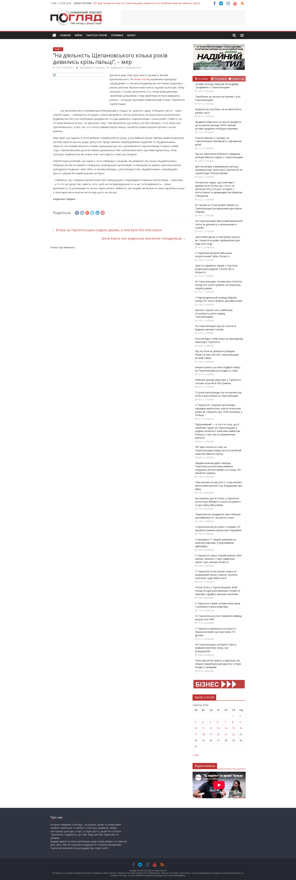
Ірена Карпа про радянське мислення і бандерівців (144, 238)
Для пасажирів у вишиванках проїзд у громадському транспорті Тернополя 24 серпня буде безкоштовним (218, 170)
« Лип (196, 755)
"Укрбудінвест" (86, 67)
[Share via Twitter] (92, 212)
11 (203, 728)
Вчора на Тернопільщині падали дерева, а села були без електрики (106, 230)
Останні (203, 78)
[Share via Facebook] (77, 212)
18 (203, 734)
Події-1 (58, 49)
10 (195, 728)
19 (210, 734)
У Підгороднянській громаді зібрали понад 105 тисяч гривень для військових (218, 299)
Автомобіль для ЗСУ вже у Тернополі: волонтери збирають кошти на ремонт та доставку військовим (218, 502)
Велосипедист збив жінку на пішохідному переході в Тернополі (219, 340)
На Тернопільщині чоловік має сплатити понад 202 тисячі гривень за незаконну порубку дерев (218, 285)
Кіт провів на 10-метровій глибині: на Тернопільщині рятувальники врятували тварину (218, 208)
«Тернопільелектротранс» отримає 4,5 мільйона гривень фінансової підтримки (218, 528)
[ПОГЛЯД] (54, 35)
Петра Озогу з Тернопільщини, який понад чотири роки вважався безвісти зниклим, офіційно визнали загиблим (217, 591)
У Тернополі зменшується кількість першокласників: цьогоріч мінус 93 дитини (215, 632)
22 (233, 734)
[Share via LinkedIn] (97, 212)
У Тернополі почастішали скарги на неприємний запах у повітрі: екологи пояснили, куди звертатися (216, 575)
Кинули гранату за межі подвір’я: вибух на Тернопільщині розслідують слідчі (217, 369)
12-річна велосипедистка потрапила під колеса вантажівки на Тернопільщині (218, 394)
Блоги (131, 35)
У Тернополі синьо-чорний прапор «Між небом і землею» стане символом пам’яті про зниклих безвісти (218, 559)
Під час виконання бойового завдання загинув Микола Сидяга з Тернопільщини (219, 155)
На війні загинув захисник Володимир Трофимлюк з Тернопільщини (217, 85)
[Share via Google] (87, 212)
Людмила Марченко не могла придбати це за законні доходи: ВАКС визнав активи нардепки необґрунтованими (218, 125)
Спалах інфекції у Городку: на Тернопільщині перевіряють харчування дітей (218, 141)
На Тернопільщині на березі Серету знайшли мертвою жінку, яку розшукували (215, 648)
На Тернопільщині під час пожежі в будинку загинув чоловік (215, 327)
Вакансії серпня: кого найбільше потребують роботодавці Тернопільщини (214, 313)
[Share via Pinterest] (103, 212)
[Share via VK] (82, 212)
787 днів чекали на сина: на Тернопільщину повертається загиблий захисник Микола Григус (146, 2)
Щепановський (133, 67)
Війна (78, 35)
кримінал (100, 67)
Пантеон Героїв (96, 35)
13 (218, 728)
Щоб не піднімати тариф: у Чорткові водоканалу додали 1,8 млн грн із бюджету (216, 269)
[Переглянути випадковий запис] (242, 35)
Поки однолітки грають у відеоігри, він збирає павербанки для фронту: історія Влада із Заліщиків (218, 664)
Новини (65, 35)
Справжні (117, 35)
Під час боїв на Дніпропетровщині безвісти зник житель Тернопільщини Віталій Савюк (217, 354)
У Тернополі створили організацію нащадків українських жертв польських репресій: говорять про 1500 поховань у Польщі (218, 410)
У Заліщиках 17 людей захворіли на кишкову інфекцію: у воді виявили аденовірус (215, 543)
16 (240, 728)
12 (210, 728)
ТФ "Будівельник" (115, 67)
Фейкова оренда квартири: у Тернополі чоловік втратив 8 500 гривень (218, 381)
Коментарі (238, 78)
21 (226, 734)
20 (218, 734)
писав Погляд (142, 79)
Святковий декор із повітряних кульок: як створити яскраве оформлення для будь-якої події (217, 240)
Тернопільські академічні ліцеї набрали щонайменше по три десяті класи (218, 516)
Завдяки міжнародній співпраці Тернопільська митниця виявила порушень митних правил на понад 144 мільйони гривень (218, 468)
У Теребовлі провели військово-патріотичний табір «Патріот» (214, 254)
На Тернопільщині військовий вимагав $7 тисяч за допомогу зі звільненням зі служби (219, 224)
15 (233, 728)
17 (195, 734)
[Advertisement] (183, 17)
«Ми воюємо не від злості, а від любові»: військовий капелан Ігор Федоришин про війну (218, 486)
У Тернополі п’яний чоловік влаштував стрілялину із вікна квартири (217, 605)
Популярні (220, 78)
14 (226, 728)
